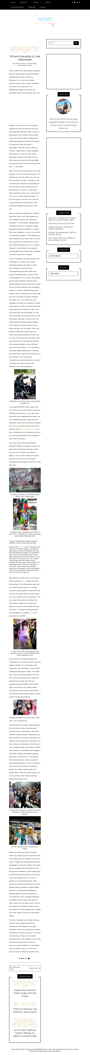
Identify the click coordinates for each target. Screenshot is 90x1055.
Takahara (31, 1024)
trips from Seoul (20, 1026)
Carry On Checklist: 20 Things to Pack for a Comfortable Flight (62, 219)
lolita (35, 49)
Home (13, 2)
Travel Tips (31, 7)
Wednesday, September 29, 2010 (27, 64)
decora (13, 47)
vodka (25, 985)
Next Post (33, 968)
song (14, 166)
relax (23, 1005)
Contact (42, 7)
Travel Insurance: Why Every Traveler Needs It (61, 228)
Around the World (17, 7)
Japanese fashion (24, 49)
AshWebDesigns (40, 1049)
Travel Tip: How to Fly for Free (61, 223)
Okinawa (25, 1003)
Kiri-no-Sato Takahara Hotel (23, 1022)
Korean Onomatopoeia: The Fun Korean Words (62, 233)
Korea (36, 2)
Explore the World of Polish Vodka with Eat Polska (25, 993)
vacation (32, 1005)
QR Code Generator (56, 1049)
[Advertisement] (25, 109)
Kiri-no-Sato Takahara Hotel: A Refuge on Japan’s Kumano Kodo (25, 1033)
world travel (29, 985)
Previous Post (15, 968)
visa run (34, 1026)
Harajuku (34, 47)
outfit (31, 613)
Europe (27, 981)
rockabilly (27, 50)
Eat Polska (17, 981)
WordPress (56, 1051)
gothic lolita (23, 47)
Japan (16, 1003)
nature (22, 1024)
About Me (23, 2)
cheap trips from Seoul (24, 1019)
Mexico (48, 2)
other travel (27, 983)
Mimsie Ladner (20, 63)
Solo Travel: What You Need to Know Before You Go (62, 239)
